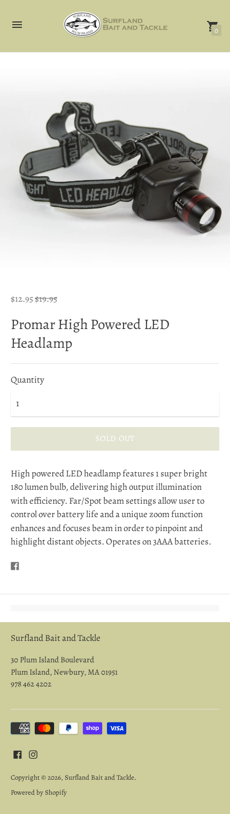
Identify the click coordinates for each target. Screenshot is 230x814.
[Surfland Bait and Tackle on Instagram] (33, 754)
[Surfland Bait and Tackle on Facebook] (17, 754)
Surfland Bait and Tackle (99, 777)
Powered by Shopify (39, 792)
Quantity (27, 380)
